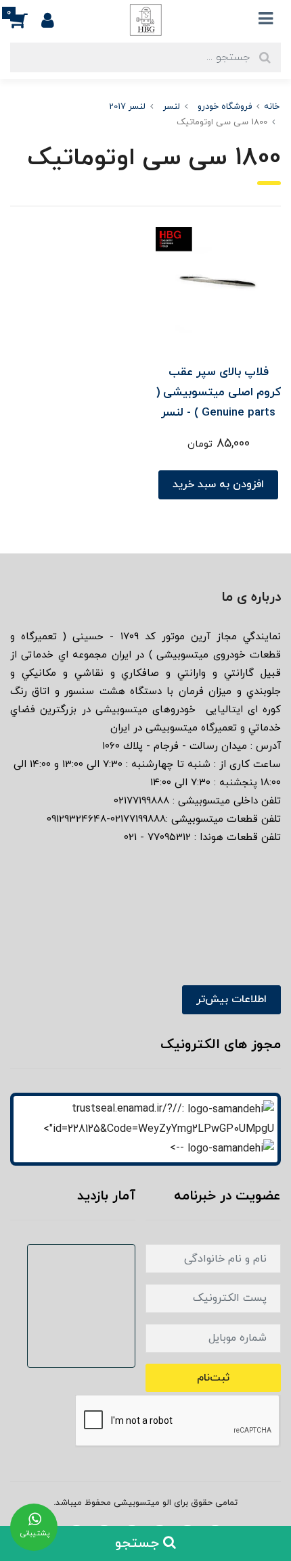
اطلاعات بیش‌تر (231, 999)
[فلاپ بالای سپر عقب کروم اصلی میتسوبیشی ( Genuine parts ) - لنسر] (218, 288)
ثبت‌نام (213, 1377)
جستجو (139, 1543)
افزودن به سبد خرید (218, 484)
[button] (25, 19)
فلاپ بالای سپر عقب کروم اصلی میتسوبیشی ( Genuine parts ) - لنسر (218, 392)
